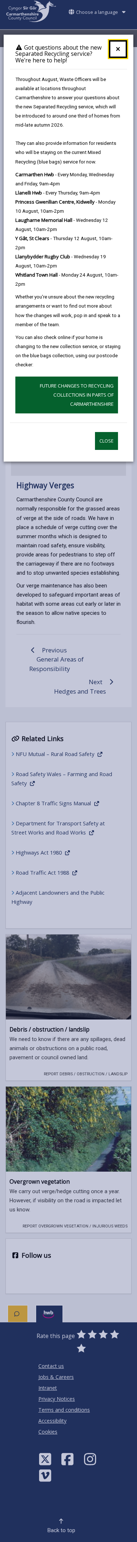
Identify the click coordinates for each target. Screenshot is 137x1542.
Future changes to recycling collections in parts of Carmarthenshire (77, 394)
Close (106, 441)
